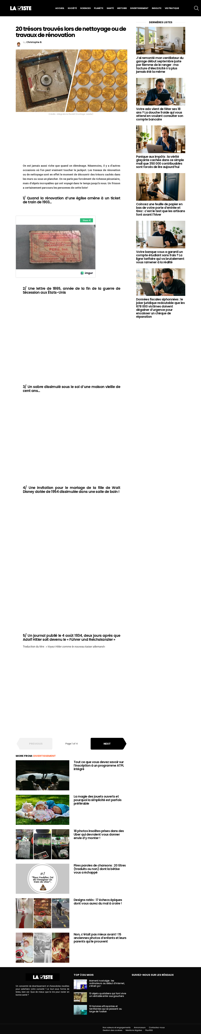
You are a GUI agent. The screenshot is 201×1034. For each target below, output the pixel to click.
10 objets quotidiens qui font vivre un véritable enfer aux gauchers (107, 995)
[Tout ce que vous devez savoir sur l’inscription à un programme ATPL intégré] (42, 775)
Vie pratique (172, 8)
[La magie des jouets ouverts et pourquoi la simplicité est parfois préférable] (42, 810)
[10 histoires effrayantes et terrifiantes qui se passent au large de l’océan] (80, 1010)
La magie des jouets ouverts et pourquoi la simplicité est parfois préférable (97, 799)
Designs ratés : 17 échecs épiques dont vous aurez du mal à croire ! (98, 902)
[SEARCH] (196, 8)
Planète (98, 8)
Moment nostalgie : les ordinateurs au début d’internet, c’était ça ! (107, 983)
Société (72, 8)
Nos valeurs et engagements (117, 1027)
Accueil (59, 8)
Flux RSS (149, 1030)
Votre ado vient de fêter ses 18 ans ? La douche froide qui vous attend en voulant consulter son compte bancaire (159, 114)
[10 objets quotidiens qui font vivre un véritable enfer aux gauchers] (80, 997)
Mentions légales (134, 1030)
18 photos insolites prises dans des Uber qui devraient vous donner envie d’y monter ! (99, 834)
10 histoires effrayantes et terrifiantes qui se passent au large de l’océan (105, 1009)
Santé (110, 8)
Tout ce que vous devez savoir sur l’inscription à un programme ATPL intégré (99, 765)
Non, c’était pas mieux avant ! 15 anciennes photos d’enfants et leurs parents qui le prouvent (100, 937)
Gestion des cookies (112, 1030)
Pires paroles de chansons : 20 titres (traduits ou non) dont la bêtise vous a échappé (100, 868)
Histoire (122, 8)
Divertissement (139, 8)
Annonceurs (140, 1027)
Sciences (85, 8)
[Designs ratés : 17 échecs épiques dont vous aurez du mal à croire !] (42, 913)
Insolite (156, 8)
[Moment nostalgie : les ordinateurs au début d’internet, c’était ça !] (80, 984)
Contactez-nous (157, 1027)
